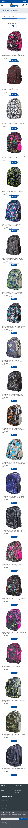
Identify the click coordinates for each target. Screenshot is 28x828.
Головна (4, 9)
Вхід (25, 1)
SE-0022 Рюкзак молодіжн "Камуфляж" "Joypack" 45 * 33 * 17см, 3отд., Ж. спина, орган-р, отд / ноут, (14, 736)
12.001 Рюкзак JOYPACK (9, 12)
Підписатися (23, 818)
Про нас (2, 790)
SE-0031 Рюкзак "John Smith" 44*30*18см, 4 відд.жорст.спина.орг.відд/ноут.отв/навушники (13, 463)
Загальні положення (19, 787)
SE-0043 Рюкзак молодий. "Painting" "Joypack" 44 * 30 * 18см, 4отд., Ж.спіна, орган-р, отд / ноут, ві (14, 633)
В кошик (14, 60)
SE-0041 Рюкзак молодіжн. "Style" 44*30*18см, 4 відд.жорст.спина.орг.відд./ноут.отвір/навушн (13, 122)
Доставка (17, 792)
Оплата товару (18, 790)
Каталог (3, 1)
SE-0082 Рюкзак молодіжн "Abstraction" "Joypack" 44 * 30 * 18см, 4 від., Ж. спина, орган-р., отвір (13, 429)
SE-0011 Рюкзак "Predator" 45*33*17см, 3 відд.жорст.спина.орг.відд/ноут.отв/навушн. (13, 293)
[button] (13, 26)
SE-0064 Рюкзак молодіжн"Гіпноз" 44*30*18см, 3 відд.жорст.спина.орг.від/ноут (13, 156)
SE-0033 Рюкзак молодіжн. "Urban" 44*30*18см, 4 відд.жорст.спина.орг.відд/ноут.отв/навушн (14, 599)
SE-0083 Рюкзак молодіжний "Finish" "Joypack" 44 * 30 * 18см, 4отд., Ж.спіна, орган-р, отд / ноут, (14, 531)
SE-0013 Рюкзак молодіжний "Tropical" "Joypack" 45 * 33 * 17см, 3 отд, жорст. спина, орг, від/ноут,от (13, 327)
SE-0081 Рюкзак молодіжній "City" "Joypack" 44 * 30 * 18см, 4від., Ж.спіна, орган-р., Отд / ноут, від (13, 497)
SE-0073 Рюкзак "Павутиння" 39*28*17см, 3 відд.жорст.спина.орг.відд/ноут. (12, 88)
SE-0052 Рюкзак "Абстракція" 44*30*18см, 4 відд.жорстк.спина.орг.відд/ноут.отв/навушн (13, 395)
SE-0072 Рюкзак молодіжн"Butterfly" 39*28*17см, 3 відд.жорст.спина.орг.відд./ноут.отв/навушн (13, 54)
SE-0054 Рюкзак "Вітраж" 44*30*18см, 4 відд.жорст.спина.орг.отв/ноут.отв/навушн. (12, 667)
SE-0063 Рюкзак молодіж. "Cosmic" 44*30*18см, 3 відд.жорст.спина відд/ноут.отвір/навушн (13, 259)
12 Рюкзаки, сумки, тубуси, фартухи (11, 10)
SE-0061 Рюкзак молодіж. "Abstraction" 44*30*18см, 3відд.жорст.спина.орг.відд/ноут (13, 190)
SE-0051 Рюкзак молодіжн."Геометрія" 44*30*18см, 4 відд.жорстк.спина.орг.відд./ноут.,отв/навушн (12, 361)
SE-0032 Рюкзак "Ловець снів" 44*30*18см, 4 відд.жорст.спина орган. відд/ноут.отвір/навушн (14, 565)
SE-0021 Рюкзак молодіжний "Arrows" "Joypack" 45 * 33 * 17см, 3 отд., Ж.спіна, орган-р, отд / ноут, (13, 770)
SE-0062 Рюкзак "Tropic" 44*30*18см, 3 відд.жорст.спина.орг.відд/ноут (11, 225)
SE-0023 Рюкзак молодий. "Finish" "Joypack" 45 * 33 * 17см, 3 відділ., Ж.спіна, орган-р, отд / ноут (13, 701)
